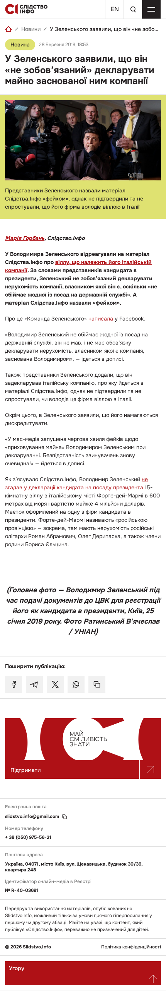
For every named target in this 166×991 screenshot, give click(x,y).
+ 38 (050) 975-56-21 (28, 837)
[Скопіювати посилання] (96, 684)
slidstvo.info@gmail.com (32, 817)
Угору (16, 968)
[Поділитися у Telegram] (34, 684)
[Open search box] (133, 9)
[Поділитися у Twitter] (55, 684)
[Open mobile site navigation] (151, 9)
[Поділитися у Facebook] (13, 684)
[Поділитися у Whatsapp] (76, 684)
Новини (31, 29)
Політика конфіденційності (131, 947)
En (114, 9)
